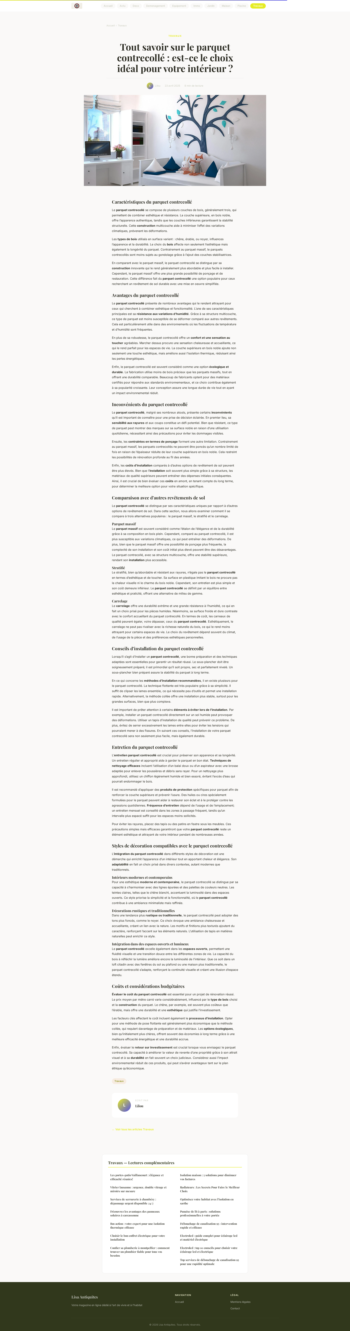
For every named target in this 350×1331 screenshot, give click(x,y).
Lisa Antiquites (84, 1296)
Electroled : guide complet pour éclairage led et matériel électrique (208, 1237)
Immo (196, 5)
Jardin (211, 5)
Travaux (258, 5)
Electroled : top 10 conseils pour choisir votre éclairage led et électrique (209, 1249)
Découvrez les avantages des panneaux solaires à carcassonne (135, 1213)
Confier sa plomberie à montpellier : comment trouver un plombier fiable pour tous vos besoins (140, 1252)
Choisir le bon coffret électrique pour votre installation (137, 1237)
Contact (235, 1308)
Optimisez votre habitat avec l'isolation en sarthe (207, 1201)
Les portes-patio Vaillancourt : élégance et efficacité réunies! (137, 1177)
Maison (226, 5)
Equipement (179, 5)
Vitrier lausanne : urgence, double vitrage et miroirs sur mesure (138, 1189)
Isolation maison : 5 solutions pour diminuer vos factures (208, 1177)
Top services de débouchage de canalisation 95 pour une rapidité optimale (209, 1262)
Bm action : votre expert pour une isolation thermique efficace (137, 1225)
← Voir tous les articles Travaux (133, 1129)
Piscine (242, 5)
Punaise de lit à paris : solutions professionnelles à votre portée (200, 1213)
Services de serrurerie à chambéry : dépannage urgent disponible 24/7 (133, 1201)
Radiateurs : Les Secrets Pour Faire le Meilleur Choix (210, 1189)
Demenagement (155, 5)
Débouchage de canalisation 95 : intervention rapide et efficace (208, 1225)
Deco (136, 5)
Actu (122, 5)
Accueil (108, 5)
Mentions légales (240, 1301)
